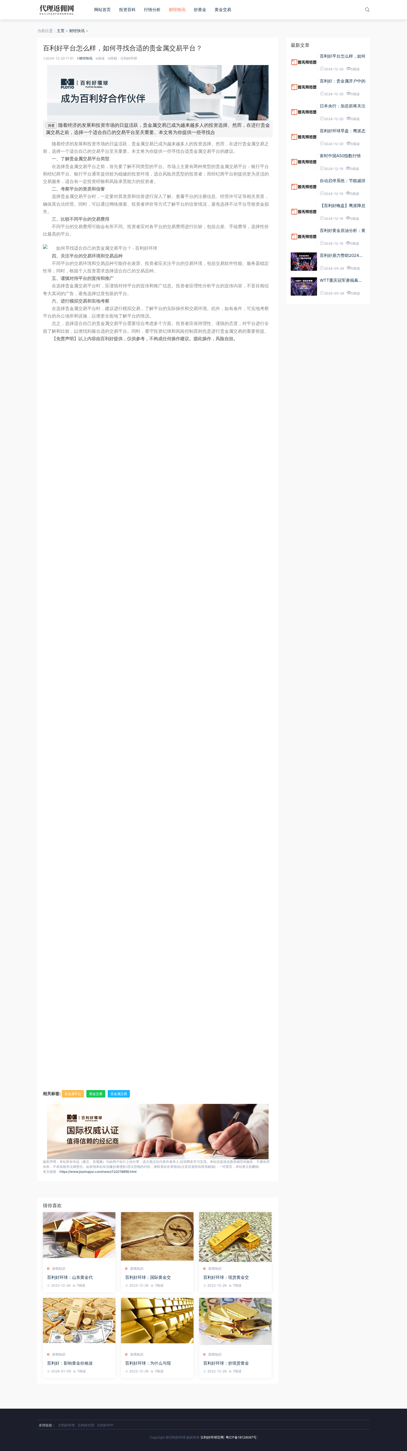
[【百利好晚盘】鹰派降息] (304, 212)
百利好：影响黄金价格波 (70, 1363)
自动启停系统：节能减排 (342, 180)
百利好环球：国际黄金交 (148, 1277)
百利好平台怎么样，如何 (342, 56)
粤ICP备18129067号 (241, 1437)
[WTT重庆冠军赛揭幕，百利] (304, 286)
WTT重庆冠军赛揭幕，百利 (341, 281)
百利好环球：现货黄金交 (226, 1277)
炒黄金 (200, 9)
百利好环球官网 (212, 1437)
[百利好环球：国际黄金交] (157, 1237)
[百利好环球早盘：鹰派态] (304, 137)
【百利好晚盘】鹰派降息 (342, 205)
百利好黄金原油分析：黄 (342, 230)
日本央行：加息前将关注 (342, 106)
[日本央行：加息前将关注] (304, 112)
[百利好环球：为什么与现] (157, 1323)
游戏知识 (58, 1268)
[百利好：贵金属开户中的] (304, 87)
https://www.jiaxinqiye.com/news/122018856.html (98, 1171)
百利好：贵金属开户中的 (342, 81)
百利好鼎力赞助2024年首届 (341, 256)
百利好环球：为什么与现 (148, 1363)
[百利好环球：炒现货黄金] (235, 1323)
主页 (61, 30)
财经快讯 (177, 9)
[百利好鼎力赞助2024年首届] (304, 261)
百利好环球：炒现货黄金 (226, 1363)
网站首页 (102, 9)
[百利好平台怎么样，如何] (304, 62)
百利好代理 (86, 1425)
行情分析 (152, 9)
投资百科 (127, 9)
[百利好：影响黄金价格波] (79, 1323)
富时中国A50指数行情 (340, 155)
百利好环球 (66, 1425)
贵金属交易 (118, 1094)
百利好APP (105, 1425)
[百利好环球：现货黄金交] (235, 1237)
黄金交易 (223, 9)
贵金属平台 (73, 1094)
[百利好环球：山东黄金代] (79, 1237)
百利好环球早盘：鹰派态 (342, 130)
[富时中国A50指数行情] (304, 162)
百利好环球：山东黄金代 (70, 1277)
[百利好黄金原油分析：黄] (304, 237)
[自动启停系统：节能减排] (304, 187)
